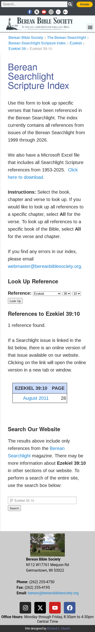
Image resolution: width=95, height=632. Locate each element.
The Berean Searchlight (66, 37)
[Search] (70, 4)
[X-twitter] (36, 11)
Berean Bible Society (26, 37)
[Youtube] (44, 11)
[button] (90, 27)
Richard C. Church (58, 628)
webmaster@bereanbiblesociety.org (44, 266)
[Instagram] (51, 11)
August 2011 (36, 398)
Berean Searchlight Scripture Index (37, 43)
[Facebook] (69, 607)
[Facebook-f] (29, 11)
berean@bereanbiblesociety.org (53, 593)
